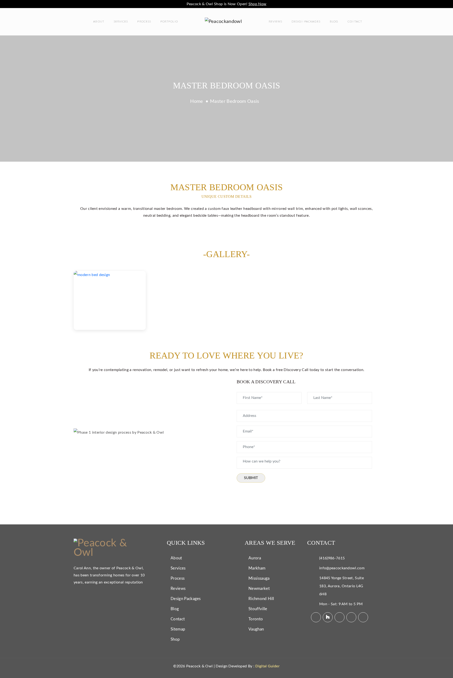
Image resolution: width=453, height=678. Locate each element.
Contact (355, 21)
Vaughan (256, 629)
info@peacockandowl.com (342, 568)
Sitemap (178, 629)
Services (121, 21)
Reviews (275, 21)
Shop (175, 639)
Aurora (254, 558)
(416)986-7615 (332, 558)
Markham (256, 568)
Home (196, 101)
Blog (334, 21)
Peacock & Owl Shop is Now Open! (227, 4)
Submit (251, 478)
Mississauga (259, 578)
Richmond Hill (261, 599)
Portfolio (169, 21)
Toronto (255, 619)
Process (144, 21)
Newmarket (259, 589)
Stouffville (257, 609)
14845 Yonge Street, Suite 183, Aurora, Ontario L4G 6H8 (341, 586)
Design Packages (306, 21)
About (98, 21)
